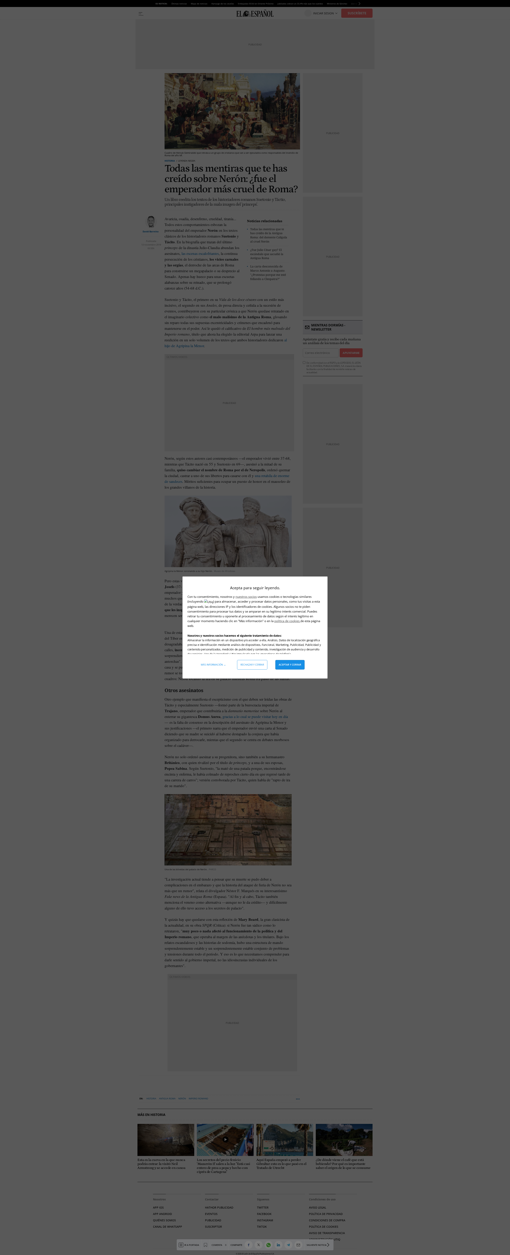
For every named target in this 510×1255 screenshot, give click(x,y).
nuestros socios (246, 597)
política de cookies (287, 621)
